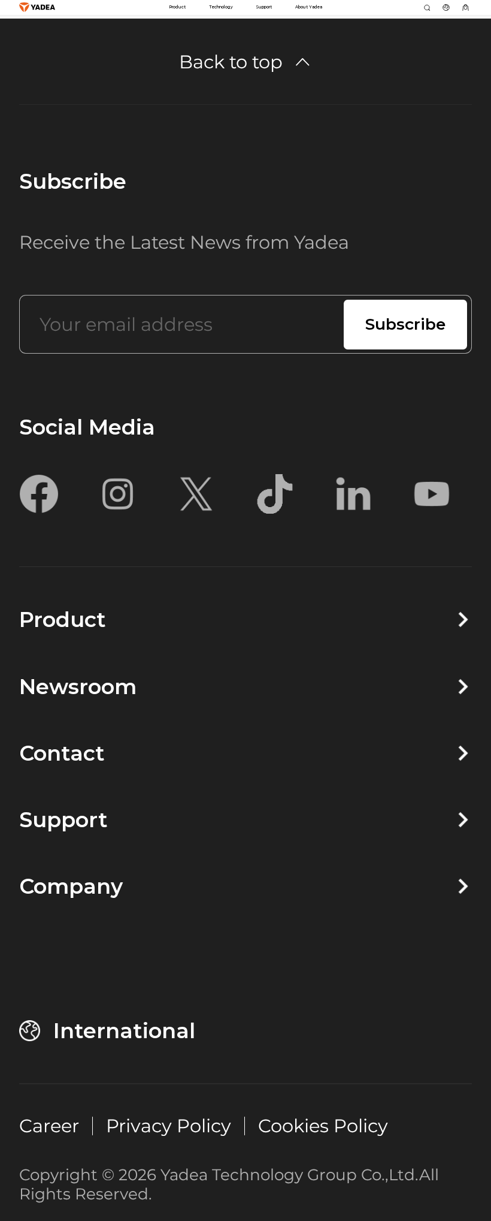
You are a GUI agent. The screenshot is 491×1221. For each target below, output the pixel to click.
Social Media (87, 427)
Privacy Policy (168, 1125)
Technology (221, 7)
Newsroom (78, 687)
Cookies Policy (323, 1125)
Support (63, 820)
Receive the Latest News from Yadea (184, 242)
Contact (62, 753)
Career (49, 1125)
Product (62, 619)
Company (71, 886)
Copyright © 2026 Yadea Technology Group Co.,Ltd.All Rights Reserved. (229, 1184)
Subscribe (72, 181)
